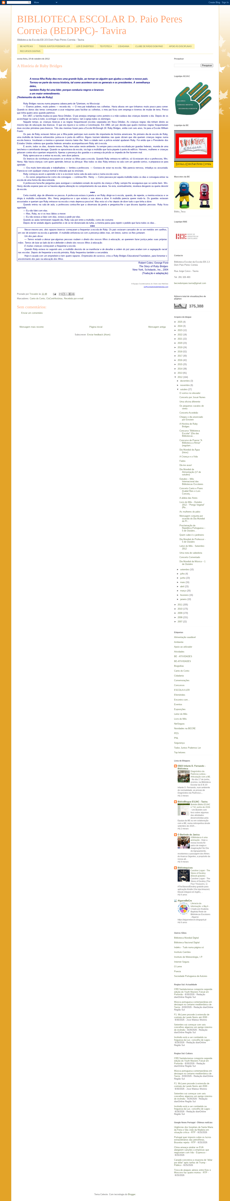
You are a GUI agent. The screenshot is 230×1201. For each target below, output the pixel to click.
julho (182, 573)
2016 (180, 360)
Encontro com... (182, 699)
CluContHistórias (54, 298)
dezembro (185, 381)
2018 (180, 351)
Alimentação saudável (185, 637)
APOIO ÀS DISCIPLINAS (180, 46)
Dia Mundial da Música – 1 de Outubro (192, 562)
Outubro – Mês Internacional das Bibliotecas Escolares (191, 481)
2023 (180, 330)
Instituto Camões (182, 952)
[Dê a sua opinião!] (63, 294)
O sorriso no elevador (189, 393)
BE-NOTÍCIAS (26, 46)
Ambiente (178, 642)
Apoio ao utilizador (183, 647)
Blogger (131, 1194)
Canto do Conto (37, 298)
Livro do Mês (180, 719)
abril (182, 586)
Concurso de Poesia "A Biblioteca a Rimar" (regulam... (190, 443)
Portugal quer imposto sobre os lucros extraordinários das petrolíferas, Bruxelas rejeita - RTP (192, 1140)
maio (183, 582)
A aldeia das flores (188, 498)
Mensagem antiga (157, 327)
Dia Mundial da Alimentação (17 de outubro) (190, 472)
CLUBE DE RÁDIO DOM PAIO (149, 46)
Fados (182, 461)
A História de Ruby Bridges (188, 425)
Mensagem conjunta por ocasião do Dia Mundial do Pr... (192, 518)
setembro (185, 569)
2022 (180, 334)
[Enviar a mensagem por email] (60, 294)
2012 (180, 377)
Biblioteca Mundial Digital (186, 938)
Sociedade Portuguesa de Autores (190, 976)
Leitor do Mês (180, 714)
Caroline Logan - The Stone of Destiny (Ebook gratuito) (200, 873)
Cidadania (179, 675)
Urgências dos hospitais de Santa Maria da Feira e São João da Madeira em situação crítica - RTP (193, 1130)
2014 (180, 368)
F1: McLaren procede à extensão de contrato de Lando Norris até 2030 (191, 1016)
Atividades (179, 651)
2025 (180, 322)
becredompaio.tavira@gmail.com (190, 283)
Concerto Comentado (189, 557)
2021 (180, 339)
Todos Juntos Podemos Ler (187, 748)
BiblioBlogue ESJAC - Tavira (192, 801)
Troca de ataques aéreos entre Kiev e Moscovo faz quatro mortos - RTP (192, 1171)
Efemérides (179, 695)
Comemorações (181, 680)
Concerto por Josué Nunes (192, 397)
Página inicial (95, 327)
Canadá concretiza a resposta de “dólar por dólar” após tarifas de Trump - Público (193, 1162)
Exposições (180, 709)
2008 (180, 617)
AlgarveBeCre (185, 900)
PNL (176, 738)
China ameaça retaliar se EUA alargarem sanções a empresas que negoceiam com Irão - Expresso (191, 1150)
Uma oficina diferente (189, 401)
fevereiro (184, 595)
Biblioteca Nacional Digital (187, 942)
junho (183, 578)
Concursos (179, 685)
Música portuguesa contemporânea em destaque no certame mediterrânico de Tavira (193, 1004)
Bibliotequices (185, 867)
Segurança (179, 743)
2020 (180, 343)
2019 (180, 347)
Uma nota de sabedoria (190, 553)
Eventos (178, 704)
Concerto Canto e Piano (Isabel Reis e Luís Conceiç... (191, 491)
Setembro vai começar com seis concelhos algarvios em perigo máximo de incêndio (193, 1027)
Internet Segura (181, 962)
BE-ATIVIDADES (182, 661)
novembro (185, 385)
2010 (180, 609)
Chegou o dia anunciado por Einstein (191, 418)
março (183, 590)
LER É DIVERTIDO (85, 46)
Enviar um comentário (32, 313)
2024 (180, 326)
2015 (180, 364)
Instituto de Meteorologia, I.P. (188, 957)
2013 (180, 373)
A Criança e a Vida (188, 456)
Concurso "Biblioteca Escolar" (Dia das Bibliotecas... (189, 433)
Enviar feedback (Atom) (98, 334)
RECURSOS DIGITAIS (30, 51)
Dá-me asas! (185, 465)
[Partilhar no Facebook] (70, 294)
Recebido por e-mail (73, 298)
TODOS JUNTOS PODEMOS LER (54, 46)
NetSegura (179, 723)
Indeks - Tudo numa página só (189, 947)
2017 (180, 356)
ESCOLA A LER (182, 690)
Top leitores (179, 752)
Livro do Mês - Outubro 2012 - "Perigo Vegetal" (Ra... (192, 505)
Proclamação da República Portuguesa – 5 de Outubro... (192, 528)
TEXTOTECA (106, 46)
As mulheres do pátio (189, 511)
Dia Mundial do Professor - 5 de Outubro (192, 540)
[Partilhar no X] (67, 294)
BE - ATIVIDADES (183, 656)
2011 (180, 604)
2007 (180, 621)
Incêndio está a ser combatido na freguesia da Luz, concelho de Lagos (192, 1038)
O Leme (178, 966)
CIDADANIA (123, 46)
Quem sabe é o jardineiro (191, 535)
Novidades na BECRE (185, 728)
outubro (184, 389)
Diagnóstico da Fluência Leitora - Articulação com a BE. (201, 774)
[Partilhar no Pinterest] (73, 294)
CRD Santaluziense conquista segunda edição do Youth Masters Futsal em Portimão (193, 992)
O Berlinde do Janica (189, 834)
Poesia (177, 971)
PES (176, 733)
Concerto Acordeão (188, 412)
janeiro (183, 599)
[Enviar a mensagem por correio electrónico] (54, 294)
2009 (180, 613)
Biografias (179, 666)
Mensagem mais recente (32, 327)
